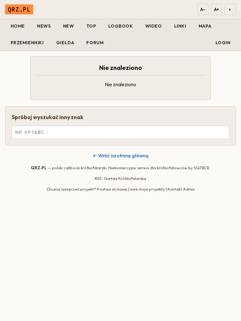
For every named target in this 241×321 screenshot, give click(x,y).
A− (202, 9)
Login (223, 42)
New (68, 26)
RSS (98, 178)
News (44, 26)
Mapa (205, 26)
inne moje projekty (147, 189)
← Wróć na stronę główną (120, 155)
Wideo (153, 26)
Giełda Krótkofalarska (125, 178)
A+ (216, 9)
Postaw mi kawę (112, 189)
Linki (180, 26)
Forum (95, 42)
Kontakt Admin (181, 189)
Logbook (120, 26)
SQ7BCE (201, 167)
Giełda (65, 42)
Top (91, 26)
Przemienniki (27, 42)
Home (18, 26)
